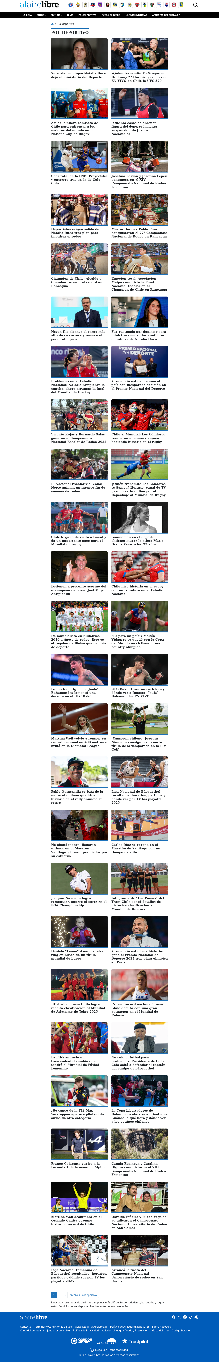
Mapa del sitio (160, 1330)
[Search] (195, 4)
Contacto (25, 1326)
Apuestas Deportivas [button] (165, 14)
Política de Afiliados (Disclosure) (129, 1326)
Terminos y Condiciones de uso (53, 1326)
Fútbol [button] (41, 14)
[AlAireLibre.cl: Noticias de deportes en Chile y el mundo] (33, 1317)
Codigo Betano (181, 1330)
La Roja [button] (27, 14)
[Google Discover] (196, 1317)
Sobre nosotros (161, 1326)
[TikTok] (190, 1317)
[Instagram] (185, 1317)
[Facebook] (174, 1317)
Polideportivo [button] (87, 14)
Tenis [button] (70, 14)
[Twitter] (179, 1317)
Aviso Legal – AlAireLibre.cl (91, 1326)
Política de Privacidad (86, 1330)
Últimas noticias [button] (136, 14)
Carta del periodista (32, 1330)
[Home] (40, 4)
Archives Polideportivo (83, 1295)
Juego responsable (58, 1330)
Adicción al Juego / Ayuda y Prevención (125, 1330)
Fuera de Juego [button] (111, 14)
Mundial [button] (56, 14)
